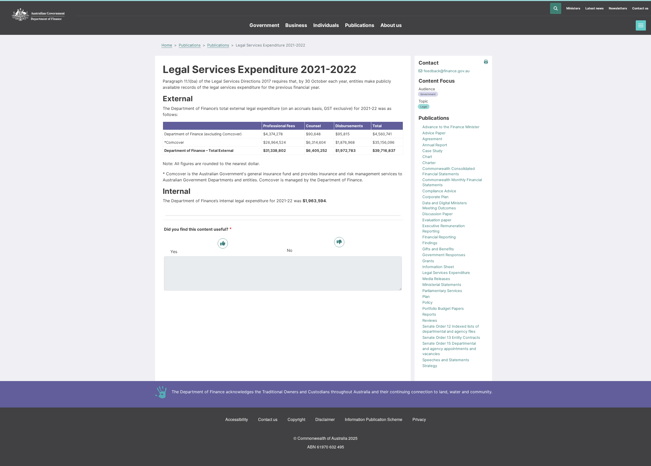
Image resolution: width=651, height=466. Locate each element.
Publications (359, 25)
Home (166, 45)
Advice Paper (434, 133)
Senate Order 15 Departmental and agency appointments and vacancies (449, 348)
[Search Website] (555, 8)
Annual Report (434, 145)
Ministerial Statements (441, 284)
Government (264, 25)
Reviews (429, 320)
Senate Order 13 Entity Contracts (451, 337)
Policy (427, 302)
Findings (429, 243)
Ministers (573, 8)
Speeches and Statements (445, 360)
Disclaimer (325, 419)
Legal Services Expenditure (446, 272)
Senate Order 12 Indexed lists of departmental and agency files (450, 329)
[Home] (38, 14)
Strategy (429, 365)
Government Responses (443, 255)
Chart (427, 156)
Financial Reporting (439, 237)
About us (391, 25)
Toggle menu (641, 25)
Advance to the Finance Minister (450, 127)
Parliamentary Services (442, 290)
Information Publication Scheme (373, 419)
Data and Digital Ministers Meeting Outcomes (444, 205)
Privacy (419, 419)
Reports (429, 314)
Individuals (326, 25)
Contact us (640, 8)
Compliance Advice (439, 191)
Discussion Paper (437, 214)
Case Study (432, 151)
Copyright (296, 419)
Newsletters (618, 8)
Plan (426, 296)
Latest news (594, 8)
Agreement (432, 139)
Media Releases (436, 278)
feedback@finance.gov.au (446, 71)
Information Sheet (438, 267)
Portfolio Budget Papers (443, 308)
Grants (428, 261)
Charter (429, 163)
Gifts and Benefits (438, 249)
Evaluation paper (436, 220)
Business (296, 25)
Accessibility (236, 419)
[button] (486, 62)
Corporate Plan (435, 197)
